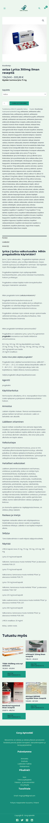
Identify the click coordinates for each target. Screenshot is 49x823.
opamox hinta (18, 169)
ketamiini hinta (20, 132)
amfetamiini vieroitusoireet (17, 119)
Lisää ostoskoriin (19, 103)
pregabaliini (6, 336)
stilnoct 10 (32, 174)
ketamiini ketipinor (29, 135)
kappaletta (6, 90)
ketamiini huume (30, 132)
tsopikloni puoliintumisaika (32, 218)
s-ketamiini (19, 174)
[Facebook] (17, 820)
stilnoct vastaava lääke (9, 189)
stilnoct (26, 174)
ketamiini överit (16, 140)
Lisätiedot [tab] (5, 242)
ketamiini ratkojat (27, 140)
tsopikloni (5, 210)
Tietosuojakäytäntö (24, 780)
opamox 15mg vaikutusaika (15, 166)
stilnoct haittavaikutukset (10, 182)
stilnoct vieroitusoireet (25, 189)
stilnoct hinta (23, 182)
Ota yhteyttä (24, 785)
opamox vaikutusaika (34, 171)
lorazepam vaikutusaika (37, 150)
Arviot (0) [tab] (5, 246)
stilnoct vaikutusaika (35, 187)
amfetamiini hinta (8, 114)
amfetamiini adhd (34, 112)
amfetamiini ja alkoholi (21, 114)
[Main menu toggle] (4, 8)
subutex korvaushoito (32, 197)
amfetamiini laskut (17, 117)
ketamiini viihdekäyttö (30, 143)
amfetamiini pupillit (29, 117)
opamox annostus (31, 166)
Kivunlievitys (6, 65)
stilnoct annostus (35, 179)
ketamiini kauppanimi (15, 135)
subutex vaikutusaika (20, 202)
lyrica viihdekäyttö (17, 161)
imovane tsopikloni (30, 130)
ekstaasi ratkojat (21, 127)
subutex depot (23, 192)
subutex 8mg (14, 192)
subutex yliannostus (23, 205)
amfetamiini (24, 112)
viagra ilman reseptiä (32, 226)
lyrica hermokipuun (20, 156)
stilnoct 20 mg (24, 179)
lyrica (21, 153)
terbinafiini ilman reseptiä (34, 207)
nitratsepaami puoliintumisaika (21, 163)
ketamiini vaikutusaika (15, 143)
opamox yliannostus (8, 174)
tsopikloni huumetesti (15, 215)
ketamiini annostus (8, 132)
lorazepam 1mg (7, 150)
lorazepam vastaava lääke (10, 153)
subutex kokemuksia (17, 197)
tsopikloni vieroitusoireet (23, 223)
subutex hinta (33, 192)
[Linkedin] (32, 820)
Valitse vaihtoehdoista (14, 674)
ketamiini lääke (16, 137)
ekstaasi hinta (35, 125)
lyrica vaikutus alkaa (32, 158)
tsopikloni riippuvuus (9, 220)
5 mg (18, 112)
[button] (39, 8)
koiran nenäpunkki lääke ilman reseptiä (21, 148)
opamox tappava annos (18, 171)
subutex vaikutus (7, 202)
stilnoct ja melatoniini (35, 182)
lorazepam (38, 148)
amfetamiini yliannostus (34, 119)
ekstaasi (27, 125)
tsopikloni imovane (29, 215)
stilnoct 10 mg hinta (11, 176)
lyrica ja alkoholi (32, 156)
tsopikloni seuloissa (23, 220)
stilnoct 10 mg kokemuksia (26, 176)
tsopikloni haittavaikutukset (28, 213)
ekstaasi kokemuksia (9, 127)
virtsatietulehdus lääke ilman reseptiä (14, 228)
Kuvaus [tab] (5, 238)
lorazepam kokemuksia (21, 150)
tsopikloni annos (13, 213)
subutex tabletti (39, 200)
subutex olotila (12, 200)
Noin (24, 777)
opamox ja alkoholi (30, 169)
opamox (34, 163)
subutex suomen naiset (25, 200)
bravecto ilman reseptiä (16, 125)
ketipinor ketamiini (16, 145)
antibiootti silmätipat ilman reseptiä (14, 122)
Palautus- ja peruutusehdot (24, 782)
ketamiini (40, 130)
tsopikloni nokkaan (17, 218)
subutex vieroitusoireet (35, 202)
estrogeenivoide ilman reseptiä (12, 130)
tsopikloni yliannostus (18, 226)
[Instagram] (27, 820)
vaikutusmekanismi (27, 295)
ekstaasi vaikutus (33, 127)
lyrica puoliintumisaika (18, 158)
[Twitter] (22, 820)
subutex (35, 189)
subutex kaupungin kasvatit (16, 194)
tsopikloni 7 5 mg (23, 210)
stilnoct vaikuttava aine (21, 187)
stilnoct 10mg (15, 179)
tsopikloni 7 (13, 210)
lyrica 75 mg (28, 153)
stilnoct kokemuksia (8, 184)
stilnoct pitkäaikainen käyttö (25, 184)
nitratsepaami (27, 161)
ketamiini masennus (27, 137)
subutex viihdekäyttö (9, 205)
